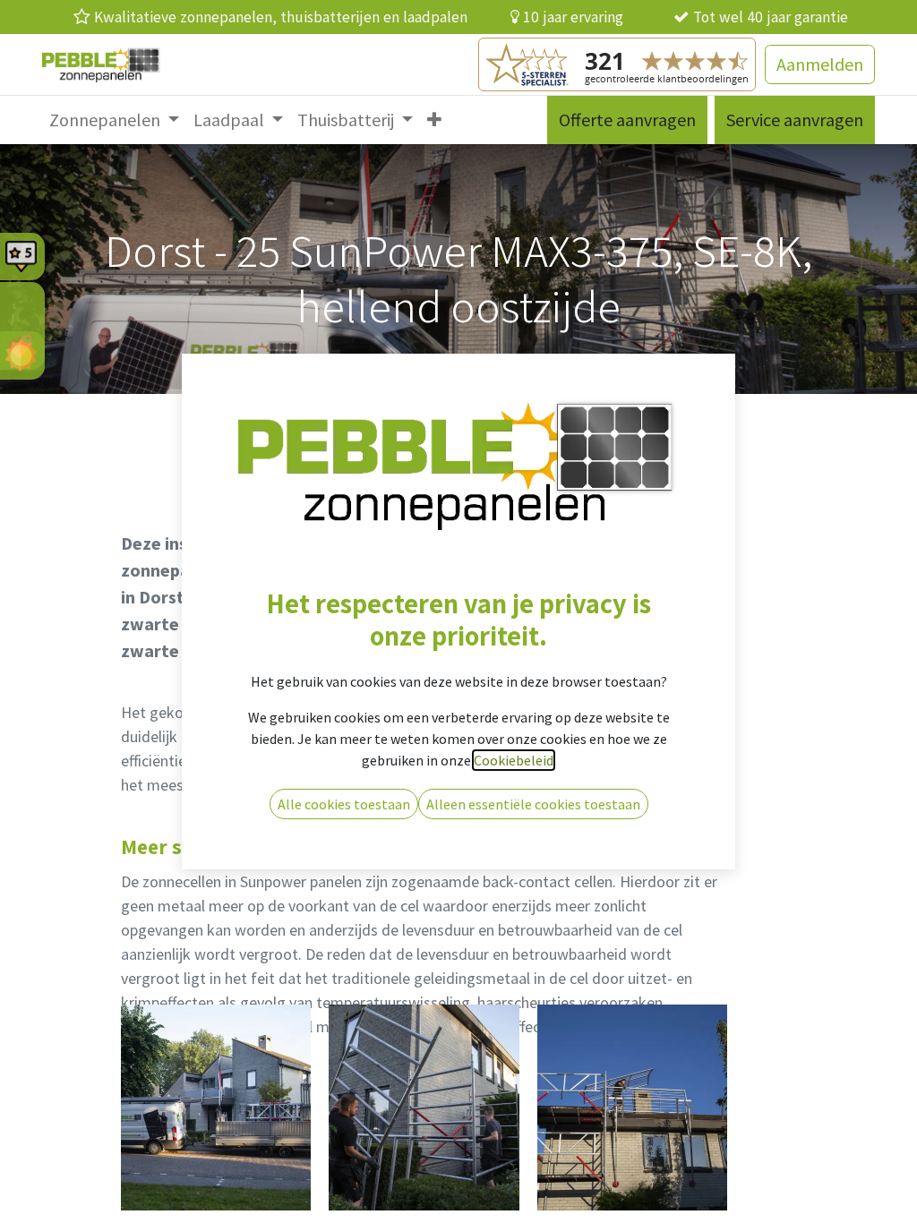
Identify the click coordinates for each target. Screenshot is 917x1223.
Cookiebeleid (513, 760)
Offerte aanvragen (627, 119)
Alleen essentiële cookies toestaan (533, 804)
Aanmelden (819, 64)
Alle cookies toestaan (344, 804)
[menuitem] (114, 120)
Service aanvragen (794, 119)
